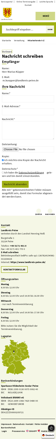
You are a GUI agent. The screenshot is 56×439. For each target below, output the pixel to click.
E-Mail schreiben (10, 252)
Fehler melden (41, 424)
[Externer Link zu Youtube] (8, 434)
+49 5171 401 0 (18, 245)
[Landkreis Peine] (28, 251)
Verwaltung (19, 40)
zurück (38, 214)
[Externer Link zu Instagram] (5, 434)
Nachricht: (8, 119)
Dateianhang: (9, 144)
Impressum (6, 424)
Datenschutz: (10, 168)
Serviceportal (7, 1)
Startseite (6, 40)
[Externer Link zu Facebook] (2, 434)
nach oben (50, 214)
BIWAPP (33, 431)
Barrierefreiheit (8, 427)
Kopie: (5, 156)
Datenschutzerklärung (31, 172)
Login (4, 431)
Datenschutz (18, 424)
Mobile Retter (47, 431)
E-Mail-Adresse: (11, 106)
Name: (6, 93)
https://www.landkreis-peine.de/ (28, 262)
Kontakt (28, 5)
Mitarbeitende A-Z (36, 40)
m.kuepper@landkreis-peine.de (21, 80)
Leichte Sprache (46, 1)
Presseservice (18, 431)
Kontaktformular (14, 269)
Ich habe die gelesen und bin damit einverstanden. (27, 174)
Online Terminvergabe (26, 1)
